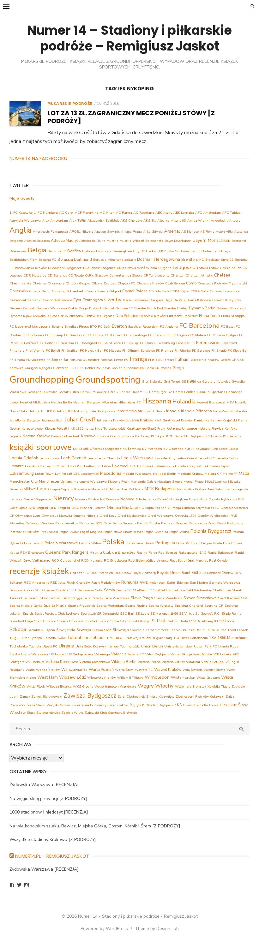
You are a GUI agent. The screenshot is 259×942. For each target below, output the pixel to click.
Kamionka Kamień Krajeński (215, 420)
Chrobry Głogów (78, 283)
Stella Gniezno (97, 621)
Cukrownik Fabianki (25, 300)
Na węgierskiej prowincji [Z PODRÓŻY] (48, 799)
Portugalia (165, 543)
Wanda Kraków (48, 669)
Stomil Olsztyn (138, 621)
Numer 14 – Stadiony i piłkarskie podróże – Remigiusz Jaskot (129, 38)
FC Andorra (169, 326)
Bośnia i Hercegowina (158, 259)
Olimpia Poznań (154, 507)
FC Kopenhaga (135, 335)
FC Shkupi (130, 343)
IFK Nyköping (78, 411)
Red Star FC (79, 572)
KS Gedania (232, 436)
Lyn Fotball (63, 473)
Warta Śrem (124, 669)
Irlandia (173, 411)
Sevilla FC (124, 590)
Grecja (178, 367)
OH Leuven (96, 507)
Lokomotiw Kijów (216, 466)
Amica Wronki (198, 220)
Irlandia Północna (196, 411)
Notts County (209, 499)
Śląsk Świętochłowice (43, 712)
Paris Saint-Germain (120, 523)
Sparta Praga (55, 605)
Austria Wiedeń (132, 240)
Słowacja (121, 629)
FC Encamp (54, 335)
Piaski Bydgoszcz (230, 523)
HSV (230, 402)
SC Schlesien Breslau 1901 (55, 590)
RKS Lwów (122, 572)
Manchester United (55, 481)
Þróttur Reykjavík (160, 705)
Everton (119, 326)
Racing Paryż (146, 552)
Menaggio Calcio (143, 481)
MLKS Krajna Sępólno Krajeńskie (64, 489)
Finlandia (16, 350)
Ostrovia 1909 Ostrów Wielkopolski (202, 515)
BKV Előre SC (169, 251)
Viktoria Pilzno (149, 661)
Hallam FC (139, 392)
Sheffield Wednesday (195, 590)
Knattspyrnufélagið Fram (146, 428)
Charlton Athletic (199, 275)
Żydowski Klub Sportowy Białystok (111, 712)
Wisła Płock (36, 686)
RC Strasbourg (115, 560)
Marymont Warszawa (90, 481)
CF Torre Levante (156, 275)
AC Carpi (66, 212)
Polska (113, 542)
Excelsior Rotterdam (143, 326)
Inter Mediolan (129, 411)
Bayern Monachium (211, 240)
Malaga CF (213, 473)
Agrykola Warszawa (25, 220)
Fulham (182, 359)
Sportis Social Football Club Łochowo (51, 613)
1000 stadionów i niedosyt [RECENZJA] (48, 812)
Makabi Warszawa (137, 473)
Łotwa (214, 705)
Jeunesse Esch (52, 420)
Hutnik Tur (37, 411)
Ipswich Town (154, 411)
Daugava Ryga (161, 300)
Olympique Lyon (27, 515)
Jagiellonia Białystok (24, 420)
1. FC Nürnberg (46, 212)
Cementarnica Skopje (125, 275)
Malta (244, 473)
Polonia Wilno (90, 543)
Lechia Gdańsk (23, 458)
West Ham (47, 677)
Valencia (119, 654)
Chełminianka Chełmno (27, 283)
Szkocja (17, 629)
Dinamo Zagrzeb (22, 308)
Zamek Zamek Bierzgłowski (41, 696)
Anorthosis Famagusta (50, 231)
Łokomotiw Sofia (195, 705)
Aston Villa (224, 231)
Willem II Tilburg (130, 677)
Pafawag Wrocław (40, 523)
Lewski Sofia (34, 466)
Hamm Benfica (184, 392)
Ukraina (66, 645)
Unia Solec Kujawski (91, 646)
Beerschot (239, 240)
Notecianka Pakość (153, 499)
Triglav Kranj (162, 637)
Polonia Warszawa (61, 543)
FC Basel (227, 326)
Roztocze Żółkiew (220, 572)
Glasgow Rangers (38, 368)
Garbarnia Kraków (205, 359)
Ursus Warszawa (34, 654)
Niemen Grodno (87, 499)
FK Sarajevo (201, 350)
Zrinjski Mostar (58, 705)
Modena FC (100, 489)
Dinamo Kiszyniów (226, 300)
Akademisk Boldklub (103, 220)
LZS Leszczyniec (86, 473)
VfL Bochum (34, 661)
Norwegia (129, 499)
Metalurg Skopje (169, 481)
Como (191, 283)
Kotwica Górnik (108, 436)
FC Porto (46, 343)
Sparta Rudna (136, 605)
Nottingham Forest (183, 499)
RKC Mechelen (101, 572)
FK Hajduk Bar (91, 350)
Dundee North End (148, 308)
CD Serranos (57, 275)
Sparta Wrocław (160, 605)
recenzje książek (39, 571)
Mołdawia (136, 489)
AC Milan (107, 212)
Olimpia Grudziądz (123, 507)
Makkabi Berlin (164, 473)
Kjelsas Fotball (56, 428)
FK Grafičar (70, 350)
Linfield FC (92, 466)
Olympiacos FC (207, 507)
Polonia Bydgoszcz (210, 531)
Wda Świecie (192, 669)
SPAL (245, 598)
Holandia (184, 401)
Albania (163, 220)
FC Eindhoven (33, 335)
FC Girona (96, 335)
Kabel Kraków (182, 420)
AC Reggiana (143, 212)
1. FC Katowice (21, 212)
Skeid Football (50, 598)
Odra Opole (18, 507)
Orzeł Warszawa (161, 515)
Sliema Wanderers (168, 598)
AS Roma (207, 231)
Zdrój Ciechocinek (131, 696)
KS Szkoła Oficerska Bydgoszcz (97, 448)
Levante (16, 465)
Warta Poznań (101, 669)
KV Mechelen (152, 448)
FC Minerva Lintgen (222, 335)
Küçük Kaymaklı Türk (201, 448)
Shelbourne (222, 590)
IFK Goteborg (57, 411)
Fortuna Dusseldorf (84, 359)
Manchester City (23, 481)
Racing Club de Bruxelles (112, 552)
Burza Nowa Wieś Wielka (137, 267)
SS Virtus (186, 613)
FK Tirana (17, 359)
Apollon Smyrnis (107, 231)
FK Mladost (112, 350)
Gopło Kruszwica (158, 368)
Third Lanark (237, 630)
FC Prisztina (64, 343)
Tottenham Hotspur (86, 638)
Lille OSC (75, 466)
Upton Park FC (205, 646)
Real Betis (177, 560)
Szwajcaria (65, 629)
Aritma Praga (131, 231)
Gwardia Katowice (216, 381)
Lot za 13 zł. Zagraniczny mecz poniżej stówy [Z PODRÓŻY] (131, 117)
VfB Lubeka (223, 654)
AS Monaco (190, 231)
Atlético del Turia (92, 240)
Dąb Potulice (127, 315)
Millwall (31, 489)
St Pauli (159, 621)
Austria (112, 240)
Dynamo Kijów (20, 315)
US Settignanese (80, 654)
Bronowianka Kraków (30, 267)
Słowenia (137, 630)
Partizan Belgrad (174, 523)
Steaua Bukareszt (71, 621)
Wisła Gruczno (208, 677)
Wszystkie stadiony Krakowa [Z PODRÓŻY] (53, 840)
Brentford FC (192, 259)
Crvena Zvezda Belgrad (103, 291)
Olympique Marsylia (56, 515)
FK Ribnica (164, 350)
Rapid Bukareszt (220, 552)
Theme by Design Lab (157, 929)
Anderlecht (219, 220)
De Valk (179, 300)
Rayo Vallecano (36, 560)
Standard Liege (21, 621)
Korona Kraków (36, 435)
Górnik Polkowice (93, 392)
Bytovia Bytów (208, 267)
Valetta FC (136, 654)
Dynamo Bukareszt (231, 308)
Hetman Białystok (86, 402)
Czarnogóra (92, 299)
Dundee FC (124, 308)
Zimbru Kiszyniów (160, 696)
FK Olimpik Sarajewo (138, 350)
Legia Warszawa (137, 458)
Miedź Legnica (216, 481)
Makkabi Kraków (190, 473)
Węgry (146, 685)
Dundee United (176, 308)
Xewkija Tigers (219, 686)
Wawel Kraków (167, 669)
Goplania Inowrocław (127, 368)
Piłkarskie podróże (69, 103)
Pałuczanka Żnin (202, 523)
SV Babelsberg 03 (204, 621)
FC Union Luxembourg (157, 343)
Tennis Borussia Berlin (187, 630)
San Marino (199, 582)
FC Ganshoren (75, 335)
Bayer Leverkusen (178, 240)
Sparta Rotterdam (110, 605)
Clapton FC (126, 283)
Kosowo (88, 435)
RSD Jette (57, 582)
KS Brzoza (214, 436)
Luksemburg (21, 473)
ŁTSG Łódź (228, 705)
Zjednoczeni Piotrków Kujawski (200, 696)
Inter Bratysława (102, 411)
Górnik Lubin (68, 392)
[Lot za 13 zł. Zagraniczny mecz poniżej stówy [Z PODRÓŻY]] (25, 114)
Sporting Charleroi (189, 605)
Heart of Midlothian (35, 402)
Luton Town (44, 473)
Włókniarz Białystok (190, 686)
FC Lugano (180, 335)
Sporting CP (213, 605)
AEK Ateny (163, 212)
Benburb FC (56, 251)
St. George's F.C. (207, 613)
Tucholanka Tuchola (25, 646)
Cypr (77, 299)
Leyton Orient (56, 466)
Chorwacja (56, 283)
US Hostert (57, 654)
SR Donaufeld (108, 613)
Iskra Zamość (223, 411)
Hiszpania (156, 401)
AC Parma (124, 212)
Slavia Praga (142, 597)
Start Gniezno (45, 621)
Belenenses (18, 251)
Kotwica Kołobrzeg (136, 436)
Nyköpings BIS (232, 499)
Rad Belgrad (167, 552)
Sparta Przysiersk (81, 605)
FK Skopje (218, 350)
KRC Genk (174, 436)
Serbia (109, 590)
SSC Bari (127, 613)
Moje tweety (21, 198)
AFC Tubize (231, 212)
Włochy (164, 685)
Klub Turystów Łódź (110, 428)
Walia (30, 669)
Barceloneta (154, 240)
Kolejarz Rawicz (210, 428)
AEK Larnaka (183, 212)
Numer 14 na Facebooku (38, 158)
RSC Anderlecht (36, 582)
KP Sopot (158, 436)
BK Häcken (149, 251)
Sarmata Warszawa (224, 582)
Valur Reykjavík (157, 654)
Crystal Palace (135, 291)
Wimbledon (157, 677)
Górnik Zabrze (119, 392)
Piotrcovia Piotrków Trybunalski (33, 531)
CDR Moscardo (34, 275)
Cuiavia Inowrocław (225, 291)
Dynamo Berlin (202, 308)
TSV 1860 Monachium (228, 637)
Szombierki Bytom (41, 630)
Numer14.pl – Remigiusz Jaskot (52, 856)
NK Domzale (109, 499)
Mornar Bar (118, 489)
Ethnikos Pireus (76, 326)
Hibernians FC (129, 402)
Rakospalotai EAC (192, 552)
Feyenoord (229, 343)
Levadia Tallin (227, 458)
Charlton (177, 275)
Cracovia (18, 291)
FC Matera (198, 335)
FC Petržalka (29, 343)
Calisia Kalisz (230, 267)
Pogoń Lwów (69, 531)
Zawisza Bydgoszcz (89, 696)
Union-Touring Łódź (124, 646)
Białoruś (88, 251)
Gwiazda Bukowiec (42, 392)
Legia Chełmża (108, 458)
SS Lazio (142, 613)
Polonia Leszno (31, 543)
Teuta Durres (216, 630)
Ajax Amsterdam (55, 220)
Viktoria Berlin (123, 661)
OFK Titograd (59, 507)
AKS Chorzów (131, 220)
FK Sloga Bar (238, 350)
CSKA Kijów (179, 291)
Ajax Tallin (77, 220)
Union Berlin (152, 646)
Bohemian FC (191, 251)
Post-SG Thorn (188, 543)
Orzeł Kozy (107, 515)
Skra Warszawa (117, 598)
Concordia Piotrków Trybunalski (222, 283)
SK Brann (31, 598)
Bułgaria (165, 267)
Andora (234, 220)
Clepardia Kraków (150, 283)
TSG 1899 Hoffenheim (190, 637)
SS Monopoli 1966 (164, 613)
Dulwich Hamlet (101, 308)
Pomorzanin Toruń (140, 543)
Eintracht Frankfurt (182, 315)
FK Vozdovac (35, 359)
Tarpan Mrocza (157, 630)
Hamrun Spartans (211, 392)
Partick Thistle (148, 523)
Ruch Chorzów (78, 582)
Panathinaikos (66, 523)
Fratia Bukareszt (161, 359)
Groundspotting (108, 379)
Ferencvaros (208, 343)
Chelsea (222, 275)
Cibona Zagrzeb (104, 283)
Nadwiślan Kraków (192, 489)
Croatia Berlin (40, 291)
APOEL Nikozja (81, 231)
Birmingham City (126, 251)
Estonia (57, 326)
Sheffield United (165, 590)
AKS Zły (149, 220)
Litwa (106, 466)
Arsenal (172, 231)
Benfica (74, 250)
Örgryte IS (137, 705)
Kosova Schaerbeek (65, 436)
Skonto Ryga (72, 598)
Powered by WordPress (104, 929)
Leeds (91, 458)
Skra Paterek (93, 598)
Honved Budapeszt (211, 402)
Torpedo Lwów (55, 637)
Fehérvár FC (185, 343)
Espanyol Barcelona (33, 326)
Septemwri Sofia (90, 590)
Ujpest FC (49, 646)
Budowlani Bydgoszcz (65, 267)
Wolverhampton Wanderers (115, 686)
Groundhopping (41, 379)
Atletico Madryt (64, 240)
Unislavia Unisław (178, 646)
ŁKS (178, 704)
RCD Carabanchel (65, 560)
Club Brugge (175, 283)
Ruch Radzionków (105, 582)
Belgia (37, 250)
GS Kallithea (191, 381)
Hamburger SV (160, 392)
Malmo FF (230, 473)
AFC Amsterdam (208, 212)
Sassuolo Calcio (21, 590)
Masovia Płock (119, 481)
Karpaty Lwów (32, 428)
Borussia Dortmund (74, 259)
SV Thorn (226, 621)
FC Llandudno (159, 335)
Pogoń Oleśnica (156, 531)
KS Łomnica (132, 448)
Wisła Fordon (183, 677)
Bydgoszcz (184, 267)
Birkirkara (103, 251)
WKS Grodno (83, 686)
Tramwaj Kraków (138, 637)
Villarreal (193, 661)
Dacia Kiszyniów (135, 300)
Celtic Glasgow (96, 275)
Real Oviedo (218, 560)
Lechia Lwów (49, 458)
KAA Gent (162, 420)
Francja (138, 359)
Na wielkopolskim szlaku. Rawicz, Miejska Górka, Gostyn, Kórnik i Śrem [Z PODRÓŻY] (94, 826)
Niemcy (63, 498)
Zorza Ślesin (35, 705)
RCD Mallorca (92, 560)
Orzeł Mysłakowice (131, 515)
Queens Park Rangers (66, 552)
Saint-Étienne (178, 582)
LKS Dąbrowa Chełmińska (150, 466)
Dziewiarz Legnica (100, 315)
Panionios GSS (90, 523)
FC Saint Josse (109, 343)
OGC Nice (79, 507)
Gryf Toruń (172, 381)
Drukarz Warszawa (51, 308)
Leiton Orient (187, 458)
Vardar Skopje (181, 654)
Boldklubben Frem (23, 259)
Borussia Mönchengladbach (114, 259)
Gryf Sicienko (152, 381)
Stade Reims (231, 613)
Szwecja (83, 629)
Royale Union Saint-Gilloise (181, 572)
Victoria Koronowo (61, 661)
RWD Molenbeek (153, 582)
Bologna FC (47, 259)
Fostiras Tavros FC (114, 359)
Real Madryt (197, 560)
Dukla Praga (78, 308)
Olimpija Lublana (181, 507)
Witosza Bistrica (59, 686)
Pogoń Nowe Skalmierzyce (123, 531)
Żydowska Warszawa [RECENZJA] (44, 785)
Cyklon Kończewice (57, 300)
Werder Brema (215, 669)
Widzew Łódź (72, 677)
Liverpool (120, 465)
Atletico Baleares (37, 240)
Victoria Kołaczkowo (94, 661)
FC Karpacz (114, 335)
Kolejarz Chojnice (181, 428)
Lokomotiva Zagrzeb (187, 466)
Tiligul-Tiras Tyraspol (26, 637)
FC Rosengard (86, 343)
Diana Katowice (199, 300)
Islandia (241, 411)
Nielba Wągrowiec (38, 499)
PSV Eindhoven (32, 552)
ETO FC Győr (100, 326)
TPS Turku (114, 637)
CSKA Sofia (199, 291)
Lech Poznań (73, 458)
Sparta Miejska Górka (26, 605)
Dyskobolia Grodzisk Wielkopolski (58, 315)
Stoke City (118, 621)
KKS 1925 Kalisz (81, 428)
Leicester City (165, 458)
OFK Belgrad (38, 507)
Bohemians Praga (216, 251)
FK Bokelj (53, 350)
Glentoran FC (63, 368)
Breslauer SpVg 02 (219, 259)
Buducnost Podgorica (99, 267)
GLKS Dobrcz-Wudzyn (92, 368)
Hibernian (109, 402)
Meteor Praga (194, 481)
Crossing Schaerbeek (68, 291)
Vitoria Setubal (212, 661)
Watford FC (144, 669)
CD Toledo (76, 275)
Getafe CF (228, 359)
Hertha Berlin (61, 402)
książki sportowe (40, 447)
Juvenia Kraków (139, 420)
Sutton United (179, 621)
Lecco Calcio (228, 448)
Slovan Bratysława (200, 597)
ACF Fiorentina (87, 212)
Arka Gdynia (153, 231)
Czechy (113, 299)
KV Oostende (173, 448)
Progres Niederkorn (215, 543)
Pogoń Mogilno (91, 531)
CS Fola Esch (159, 291)
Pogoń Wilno (179, 531)
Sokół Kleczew (229, 598)
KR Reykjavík (194, 436)
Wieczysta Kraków (101, 677)
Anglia (20, 230)
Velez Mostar (202, 654)
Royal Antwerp (144, 572)
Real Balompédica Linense (148, 560)
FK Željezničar (57, 359)
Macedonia (110, 473)
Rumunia (129, 582)
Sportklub (88, 613)
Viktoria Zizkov (173, 661)
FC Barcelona (199, 325)
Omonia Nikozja (85, 515)
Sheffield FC (142, 590)
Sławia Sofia (101, 630)
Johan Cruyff (80, 419)
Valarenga (102, 654)
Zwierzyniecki (82, 705)
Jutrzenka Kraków (111, 420)
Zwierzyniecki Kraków (111, 705)
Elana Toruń (209, 315)
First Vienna (35, 350)
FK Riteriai (182, 350)
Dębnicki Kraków (152, 315)
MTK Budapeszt (160, 489)
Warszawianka (74, 669)
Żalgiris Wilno (72, 712)
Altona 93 (178, 220)
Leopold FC (206, 458)
